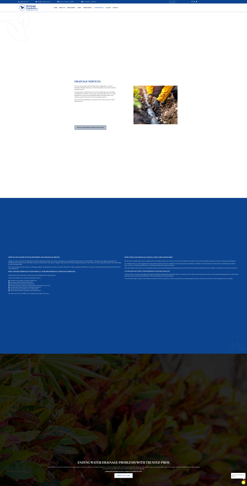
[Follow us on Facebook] (192, 1)
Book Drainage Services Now (90, 127)
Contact (115, 7)
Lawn (79, 7)
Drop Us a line (123, 475)
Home (55, 7)
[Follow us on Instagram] (194, 1)
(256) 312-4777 (24, 1)
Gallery (108, 7)
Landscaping (71, 7)
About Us (62, 7)
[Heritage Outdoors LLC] (29, 7)
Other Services (98, 7)
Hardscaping (87, 7)
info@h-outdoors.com (43, 1)
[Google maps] (196, 1)
